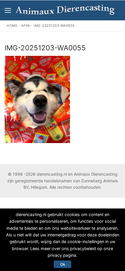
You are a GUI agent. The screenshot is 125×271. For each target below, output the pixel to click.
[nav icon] (8, 10)
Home (12, 26)
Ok (62, 264)
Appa (25, 26)
